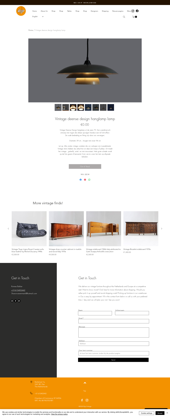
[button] (135, 17)
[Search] (124, 16)
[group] (85, 233)
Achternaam (119, 310)
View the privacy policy (59, 414)
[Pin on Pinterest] (85, 179)
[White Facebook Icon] (82, 400)
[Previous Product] (8, 228)
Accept (160, 413)
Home (30, 30)
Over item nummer (86, 350)
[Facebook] (137, 11)
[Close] (167, 413)
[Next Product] (161, 228)
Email (80, 318)
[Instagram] (133, 11)
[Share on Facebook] (80, 179)
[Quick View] (29, 228)
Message (82, 327)
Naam (80, 310)
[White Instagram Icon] (87, 400)
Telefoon (82, 341)
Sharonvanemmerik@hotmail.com (24, 293)
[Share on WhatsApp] (89, 179)
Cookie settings (146, 413)
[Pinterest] (19, 300)
